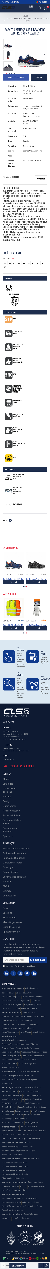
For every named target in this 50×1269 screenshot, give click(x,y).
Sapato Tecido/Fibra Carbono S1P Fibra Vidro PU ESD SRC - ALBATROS (36, 579)
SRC (14, 374)
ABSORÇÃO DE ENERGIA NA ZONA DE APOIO (18, 389)
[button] (18, 55)
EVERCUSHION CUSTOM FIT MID (18, 476)
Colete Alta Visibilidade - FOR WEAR (13, 625)
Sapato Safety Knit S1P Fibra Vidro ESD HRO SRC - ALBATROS (13, 579)
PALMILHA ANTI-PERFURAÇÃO (18, 360)
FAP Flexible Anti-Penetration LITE (17, 491)
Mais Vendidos (9, 594)
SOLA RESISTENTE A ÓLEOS (18, 430)
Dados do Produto (16, 77)
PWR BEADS (17, 504)
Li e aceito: (20, 966)
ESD (14, 457)
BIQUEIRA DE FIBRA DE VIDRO (18, 346)
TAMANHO (7, 259)
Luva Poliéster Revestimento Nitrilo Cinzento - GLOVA (36, 625)
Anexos (39, 77)
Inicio (26, 16)
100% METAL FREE (17, 332)
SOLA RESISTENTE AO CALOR (19, 443)
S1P (14, 319)
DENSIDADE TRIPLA (17, 402)
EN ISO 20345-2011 (14, 295)
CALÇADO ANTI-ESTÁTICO (19, 415)
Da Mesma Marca (10, 548)
